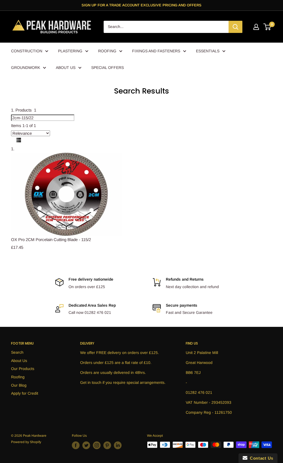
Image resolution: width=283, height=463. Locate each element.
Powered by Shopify (26, 442)
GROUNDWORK (25, 67)
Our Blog (19, 385)
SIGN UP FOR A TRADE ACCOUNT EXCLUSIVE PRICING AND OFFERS (141, 5)
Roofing (18, 377)
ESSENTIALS (207, 51)
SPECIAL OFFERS (107, 67)
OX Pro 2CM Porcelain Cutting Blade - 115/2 (51, 239)
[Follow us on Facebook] (76, 445)
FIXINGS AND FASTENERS (156, 51)
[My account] (256, 27)
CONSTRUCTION (26, 51)
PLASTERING (70, 51)
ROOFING (107, 51)
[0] (267, 27)
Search (17, 352)
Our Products (22, 368)
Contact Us (260, 458)
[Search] (235, 27)
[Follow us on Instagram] (97, 445)
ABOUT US (65, 67)
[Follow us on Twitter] (86, 445)
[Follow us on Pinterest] (107, 445)
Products (25, 110)
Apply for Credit (24, 393)
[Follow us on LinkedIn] (118, 445)
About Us (19, 360)
